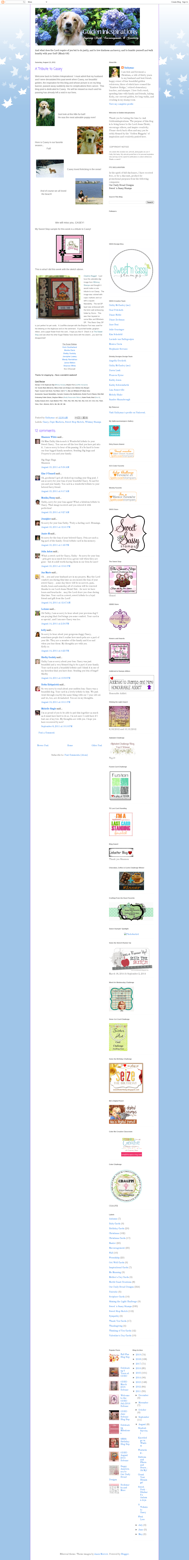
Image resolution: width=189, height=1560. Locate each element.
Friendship (114, 1258)
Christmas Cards (117, 1238)
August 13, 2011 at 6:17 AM (55, 491)
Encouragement (117, 1248)
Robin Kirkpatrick (50, 685)
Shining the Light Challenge (123, 1302)
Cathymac (129, 68)
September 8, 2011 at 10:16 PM (56, 726)
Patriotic (113, 1292)
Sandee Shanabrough (119, 400)
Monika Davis (69, 350)
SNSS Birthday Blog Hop (125, 1441)
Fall (111, 1253)
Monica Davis (115, 344)
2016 (138, 1368)
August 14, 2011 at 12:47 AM (55, 603)
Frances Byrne (116, 375)
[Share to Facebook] (84, 417)
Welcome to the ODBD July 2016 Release (125, 1401)
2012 (138, 1387)
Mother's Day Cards (119, 1277)
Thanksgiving (116, 1326)
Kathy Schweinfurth (119, 385)
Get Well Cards (116, 1263)
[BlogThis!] (78, 417)
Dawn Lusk (115, 370)
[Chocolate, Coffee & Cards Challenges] (131, 889)
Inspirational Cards (118, 1268)
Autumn (113, 1219)
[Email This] (76, 417)
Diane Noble (115, 315)
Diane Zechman (117, 320)
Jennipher (46, 519)
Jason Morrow (101, 1554)
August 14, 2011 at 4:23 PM (55, 651)
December (143, 1395)
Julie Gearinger (116, 330)
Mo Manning (115, 1272)
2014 (138, 1378)
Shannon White (70, 365)
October (142, 1410)
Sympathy (114, 1316)
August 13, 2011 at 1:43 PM (55, 545)
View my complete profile (121, 104)
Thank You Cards (117, 1321)
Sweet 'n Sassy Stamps (120, 1306)
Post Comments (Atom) (76, 755)
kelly (43, 630)
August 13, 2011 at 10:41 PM (55, 566)
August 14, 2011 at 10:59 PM (55, 678)
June (141, 1530)
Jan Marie (46, 573)
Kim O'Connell (48, 474)
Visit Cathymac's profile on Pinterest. (127, 413)
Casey (46, 422)
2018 (138, 1359)
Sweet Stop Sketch (74, 422)
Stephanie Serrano (118, 349)
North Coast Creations (120, 1282)
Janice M (45, 534)
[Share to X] (81, 417)
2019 (138, 1355)
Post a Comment (46, 733)
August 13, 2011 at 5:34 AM (55, 467)
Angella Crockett (117, 361)
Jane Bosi (113, 325)
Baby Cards (114, 1224)
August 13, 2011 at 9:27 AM (55, 512)
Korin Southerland (70, 347)
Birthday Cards (116, 1229)
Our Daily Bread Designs (121, 1287)
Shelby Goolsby (69, 353)
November (143, 1403)
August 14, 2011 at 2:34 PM (55, 624)
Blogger (125, 1554)
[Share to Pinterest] (86, 417)
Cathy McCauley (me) (119, 305)
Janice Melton (69, 362)
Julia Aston (47, 552)
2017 (138, 1364)
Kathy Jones (115, 380)
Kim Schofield (115, 334)
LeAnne (45, 609)
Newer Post (43, 746)
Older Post (97, 746)
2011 (138, 1391)
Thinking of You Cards (120, 1331)
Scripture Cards (117, 1297)
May (140, 1534)
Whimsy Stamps (93, 422)
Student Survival (143, 1431)
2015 (138, 1373)
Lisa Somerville (116, 390)
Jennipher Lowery (70, 356)
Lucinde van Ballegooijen (121, 339)
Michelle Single (48, 709)
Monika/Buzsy (48, 498)
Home (70, 746)
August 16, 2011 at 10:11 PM (55, 702)
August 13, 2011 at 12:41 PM (55, 527)
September (143, 1417)
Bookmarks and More (125, 1487)
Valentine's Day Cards (120, 1336)
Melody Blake (115, 395)
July (140, 1525)
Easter (112, 1243)
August (142, 1424)
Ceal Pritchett (116, 310)
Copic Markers (57, 422)
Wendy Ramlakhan (69, 359)
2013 (138, 1382)
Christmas (114, 1233)
